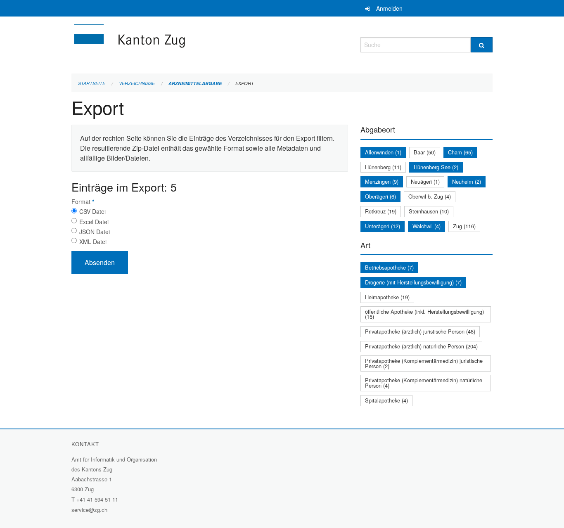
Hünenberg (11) (383, 167)
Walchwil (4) (426, 226)
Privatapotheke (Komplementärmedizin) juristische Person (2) (424, 363)
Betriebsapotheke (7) (389, 267)
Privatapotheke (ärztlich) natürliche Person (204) (421, 346)
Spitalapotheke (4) (386, 400)
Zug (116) (464, 226)
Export (244, 83)
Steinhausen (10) (429, 211)
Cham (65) (460, 152)
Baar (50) (425, 152)
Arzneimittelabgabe (195, 83)
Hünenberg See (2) (436, 167)
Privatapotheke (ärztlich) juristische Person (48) (420, 331)
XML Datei (93, 241)
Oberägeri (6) (380, 196)
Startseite (91, 83)
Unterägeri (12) (382, 226)
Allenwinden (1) (383, 152)
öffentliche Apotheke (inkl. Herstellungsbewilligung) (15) (424, 314)
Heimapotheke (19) (387, 297)
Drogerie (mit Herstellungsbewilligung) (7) (413, 282)
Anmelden (389, 8)
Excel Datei (94, 222)
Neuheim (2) (466, 181)
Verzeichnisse (137, 83)
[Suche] (482, 44)
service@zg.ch (89, 510)
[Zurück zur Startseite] (178, 43)
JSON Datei (94, 231)
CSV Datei (92, 211)
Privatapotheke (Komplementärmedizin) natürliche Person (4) (423, 382)
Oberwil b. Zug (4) (429, 196)
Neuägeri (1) (425, 181)
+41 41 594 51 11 (97, 499)
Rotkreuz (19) (380, 211)
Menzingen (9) (381, 181)
